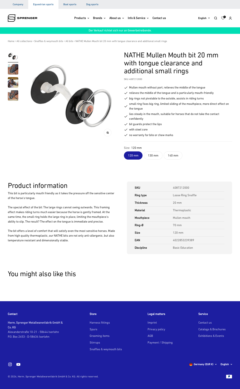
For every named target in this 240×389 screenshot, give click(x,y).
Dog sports (92, 4)
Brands (97, 18)
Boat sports (69, 4)
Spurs (93, 329)
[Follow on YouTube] (18, 364)
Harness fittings (100, 322)
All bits (69, 41)
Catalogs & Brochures (212, 329)
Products (80, 18)
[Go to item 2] (13, 70)
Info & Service (136, 18)
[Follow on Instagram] (10, 364)
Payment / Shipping (160, 342)
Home (11, 41)
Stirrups (95, 342)
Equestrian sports (43, 4)
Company (18, 4)
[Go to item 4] (13, 96)
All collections (24, 41)
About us (115, 18)
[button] (230, 18)
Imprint (152, 322)
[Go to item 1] (13, 56)
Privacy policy (156, 329)
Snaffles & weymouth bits (48, 41)
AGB (150, 335)
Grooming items (100, 335)
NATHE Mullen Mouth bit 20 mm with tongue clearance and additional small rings (121, 41)
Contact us (159, 18)
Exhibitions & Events (211, 335)
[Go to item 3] (13, 83)
